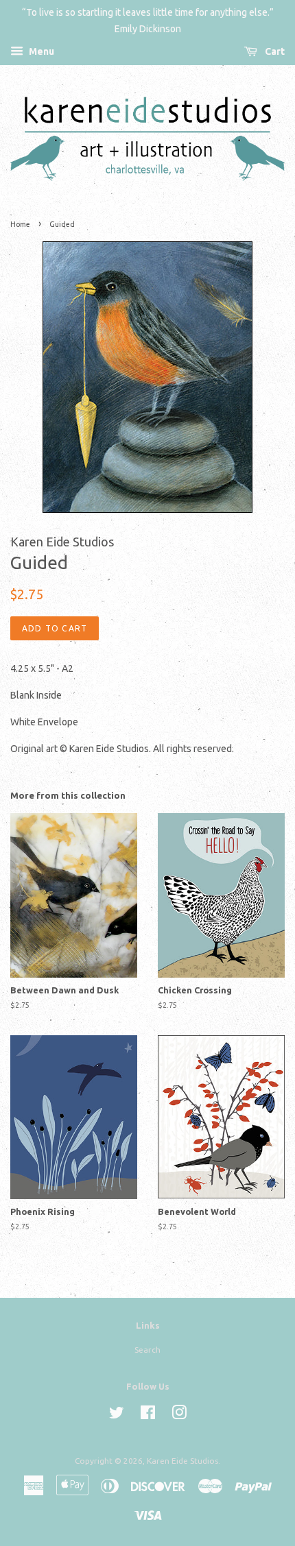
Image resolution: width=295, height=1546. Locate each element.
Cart (274, 51)
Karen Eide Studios (182, 1460)
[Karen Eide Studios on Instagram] (179, 1415)
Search (147, 1349)
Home (20, 224)
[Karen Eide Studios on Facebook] (148, 1415)
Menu (40, 51)
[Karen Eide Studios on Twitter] (116, 1415)
